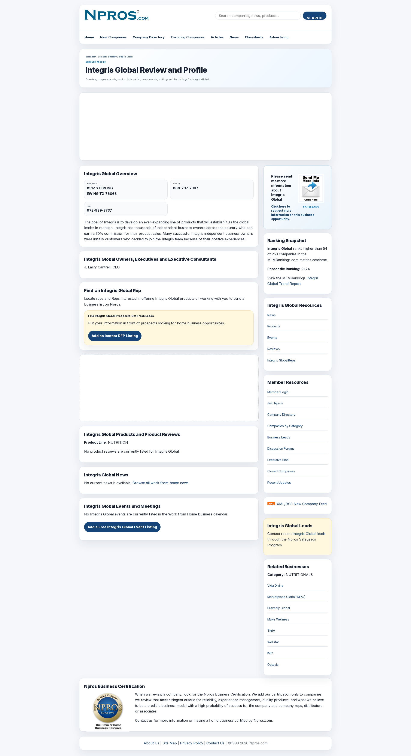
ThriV (271, 631)
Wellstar (273, 642)
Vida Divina (275, 585)
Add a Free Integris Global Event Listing (122, 527)
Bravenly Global (278, 608)
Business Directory (107, 57)
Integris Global (126, 57)
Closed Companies (281, 471)
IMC (270, 653)
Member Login (277, 392)
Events (272, 337)
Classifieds (254, 37)
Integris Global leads (309, 534)
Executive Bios (278, 460)
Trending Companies (188, 37)
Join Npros (275, 403)
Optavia (272, 664)
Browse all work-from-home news (161, 483)
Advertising (279, 37)
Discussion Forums (281, 448)
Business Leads (278, 437)
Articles (217, 37)
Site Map (169, 743)
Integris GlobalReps (281, 360)
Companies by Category (285, 426)
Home (89, 37)
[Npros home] (120, 18)
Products (273, 326)
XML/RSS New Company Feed (302, 504)
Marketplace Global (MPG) (286, 597)
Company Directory (149, 37)
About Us (151, 743)
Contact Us (215, 743)
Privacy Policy (191, 743)
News (234, 37)
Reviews (273, 349)
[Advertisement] (205, 126)
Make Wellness (278, 619)
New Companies (113, 37)
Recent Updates (279, 482)
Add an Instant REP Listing (115, 336)
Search (315, 18)
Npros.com (90, 57)
